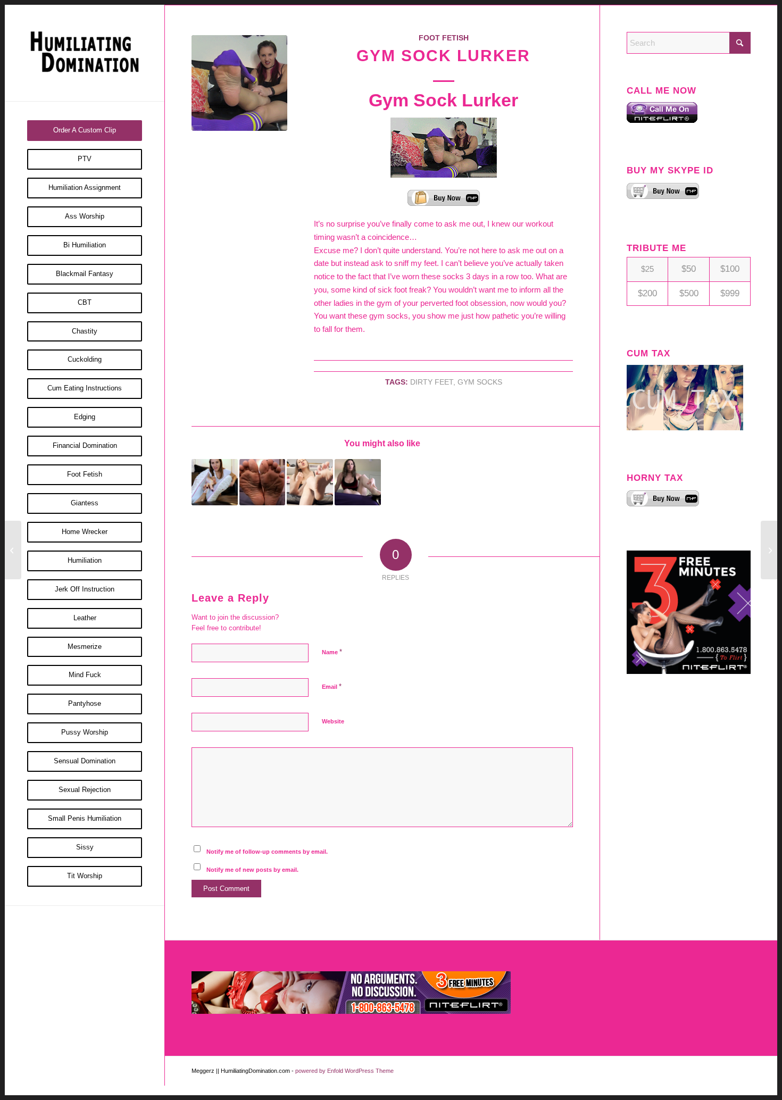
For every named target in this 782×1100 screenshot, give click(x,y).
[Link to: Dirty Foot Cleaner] (262, 482)
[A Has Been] (769, 550)
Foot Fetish (444, 38)
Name (332, 652)
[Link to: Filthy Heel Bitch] (358, 482)
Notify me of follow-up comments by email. (267, 851)
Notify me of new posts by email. (252, 869)
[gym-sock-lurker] (239, 83)
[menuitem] (85, 130)
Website (333, 721)
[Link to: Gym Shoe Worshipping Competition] (215, 482)
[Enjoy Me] (13, 550)
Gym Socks (479, 382)
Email (332, 686)
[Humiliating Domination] (84, 53)
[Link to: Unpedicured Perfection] (310, 482)
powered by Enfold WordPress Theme (344, 1071)
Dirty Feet (431, 382)
